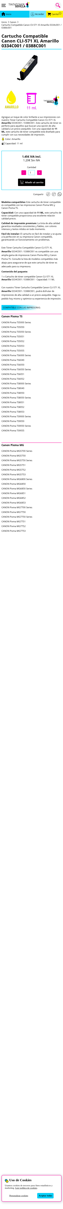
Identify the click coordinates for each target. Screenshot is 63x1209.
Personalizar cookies (18, 1195)
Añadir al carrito (34, 182)
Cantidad (31, 167)
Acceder (39, 14)
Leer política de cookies (26, 1188)
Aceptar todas (45, 1195)
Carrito (56, 14)
